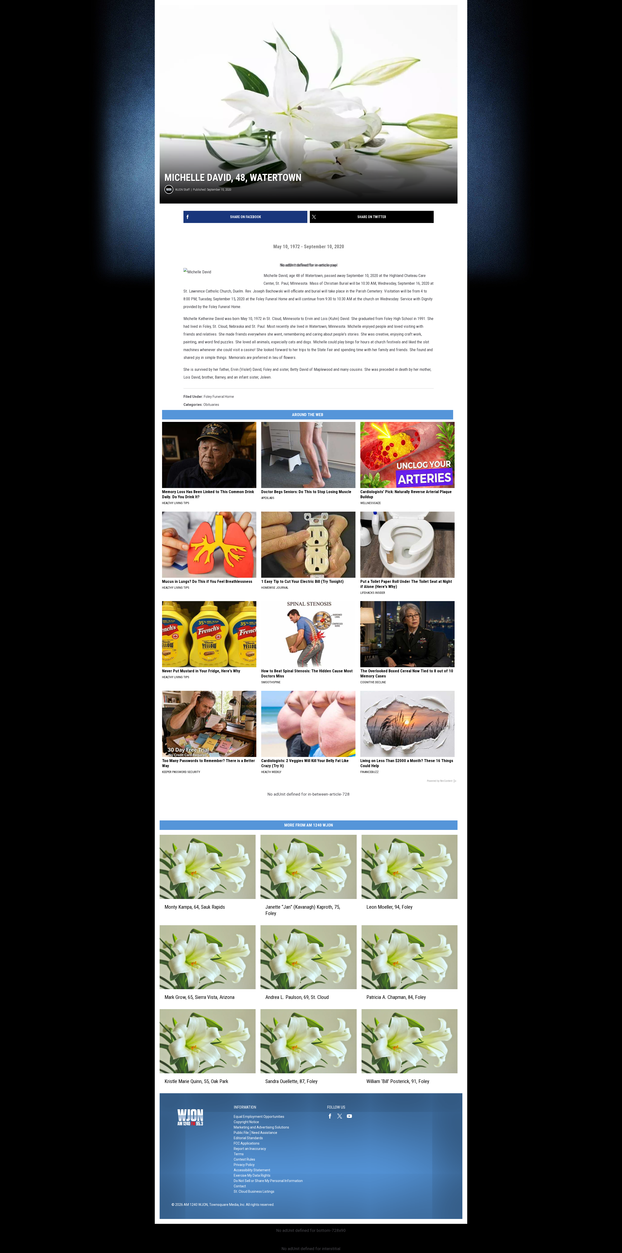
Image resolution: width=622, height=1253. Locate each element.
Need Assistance (264, 1133)
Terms (239, 1154)
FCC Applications (246, 1143)
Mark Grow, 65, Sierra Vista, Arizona (199, 997)
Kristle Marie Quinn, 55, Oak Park (196, 1081)
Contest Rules (244, 1159)
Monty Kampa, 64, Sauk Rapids (194, 907)
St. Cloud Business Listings (254, 1191)
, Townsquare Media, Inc (226, 1205)
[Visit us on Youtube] (351, 1116)
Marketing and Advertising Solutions (261, 1127)
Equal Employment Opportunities (259, 1117)
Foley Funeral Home (219, 397)
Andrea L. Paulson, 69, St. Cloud (297, 997)
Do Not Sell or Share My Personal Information (268, 1181)
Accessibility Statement (252, 1170)
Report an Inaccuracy (250, 1149)
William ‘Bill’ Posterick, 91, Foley (397, 1081)
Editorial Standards (248, 1138)
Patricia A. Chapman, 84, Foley (396, 997)
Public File (241, 1133)
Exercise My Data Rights (252, 1175)
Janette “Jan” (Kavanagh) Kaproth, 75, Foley (302, 910)
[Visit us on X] (341, 1116)
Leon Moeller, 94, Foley (389, 907)
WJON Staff (182, 189)
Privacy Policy (244, 1165)
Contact (240, 1186)
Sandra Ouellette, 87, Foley (291, 1081)
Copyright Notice (246, 1122)
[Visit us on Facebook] (332, 1116)
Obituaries (211, 405)
